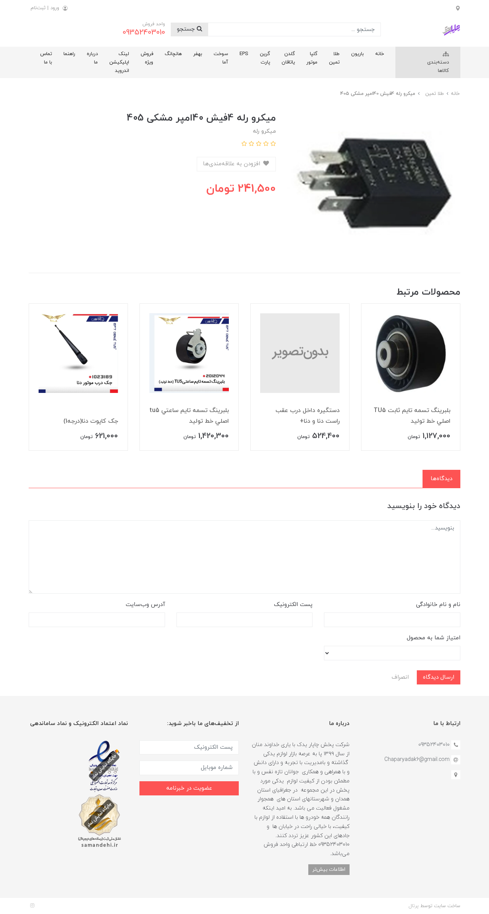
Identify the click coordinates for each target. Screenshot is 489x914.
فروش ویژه (147, 58)
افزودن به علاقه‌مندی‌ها (232, 164)
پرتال (414, 906)
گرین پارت (265, 58)
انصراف (400, 677)
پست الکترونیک (293, 605)
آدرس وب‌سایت (145, 605)
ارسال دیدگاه (438, 677)
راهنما (69, 54)
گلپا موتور (311, 58)
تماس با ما (46, 58)
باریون (357, 54)
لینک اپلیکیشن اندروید (119, 62)
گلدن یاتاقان (288, 58)
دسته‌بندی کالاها (438, 66)
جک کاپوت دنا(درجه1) (201, 421)
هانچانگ (173, 54)
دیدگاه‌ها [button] (441, 479)
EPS (244, 54)
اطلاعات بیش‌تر (329, 869)
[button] (272, 144)
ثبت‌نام (38, 8)
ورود (54, 8)
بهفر (197, 54)
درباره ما (92, 58)
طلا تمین (334, 58)
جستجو (187, 29)
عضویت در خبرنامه (189, 788)
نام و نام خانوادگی (438, 605)
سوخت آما (221, 58)
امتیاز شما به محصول (433, 638)
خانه (379, 54)
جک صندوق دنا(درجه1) (89, 421)
